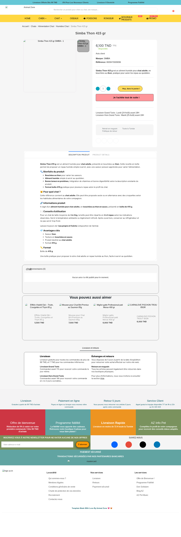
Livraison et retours (90, 348)
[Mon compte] (168, 10)
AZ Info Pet (158, 422)
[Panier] (172, 9)
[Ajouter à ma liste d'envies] (113, 88)
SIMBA (107, 58)
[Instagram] (128, 444)
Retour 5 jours (112, 400)
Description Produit (79, 155)
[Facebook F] (98, 140)
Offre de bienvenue (22, 422)
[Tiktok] (143, 444)
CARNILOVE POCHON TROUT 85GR (146, 317)
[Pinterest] (110, 140)
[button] (26, 66)
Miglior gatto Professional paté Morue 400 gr (110, 317)
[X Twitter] (116, 140)
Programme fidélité (68, 422)
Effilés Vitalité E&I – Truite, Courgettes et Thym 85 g (43, 317)
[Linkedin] (157, 444)
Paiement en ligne (69, 400)
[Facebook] (114, 444)
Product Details (101, 155)
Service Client (155, 400)
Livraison (26, 400)
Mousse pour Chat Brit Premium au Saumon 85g (77, 317)
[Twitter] (104, 140)
